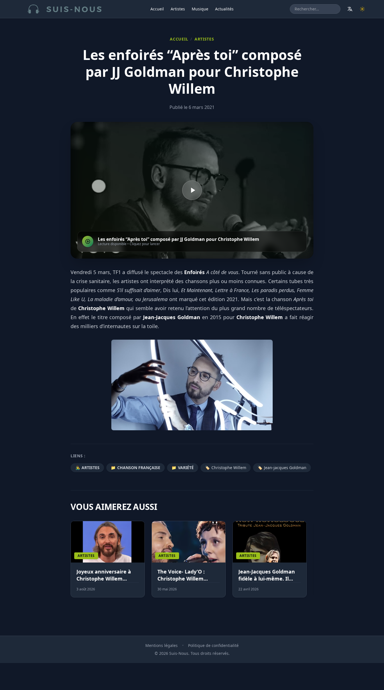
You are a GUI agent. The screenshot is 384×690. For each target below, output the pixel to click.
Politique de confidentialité (213, 645)
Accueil (157, 9)
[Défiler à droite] (311, 562)
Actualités (224, 9)
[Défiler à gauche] (73, 562)
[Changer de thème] (362, 9)
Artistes (178, 9)
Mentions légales (161, 645)
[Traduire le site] (350, 9)
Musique (200, 9)
